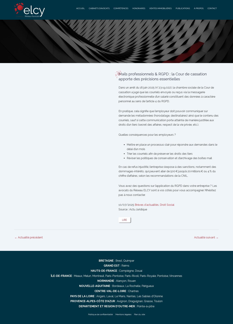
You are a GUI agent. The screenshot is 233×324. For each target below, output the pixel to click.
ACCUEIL (80, 8)
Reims (125, 265)
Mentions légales (123, 314)
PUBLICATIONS (183, 8)
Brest (118, 260)
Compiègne (126, 270)
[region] (116, 39)
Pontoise (162, 276)
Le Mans (120, 296)
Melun (87, 276)
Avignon (122, 301)
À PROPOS (198, 8)
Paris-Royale (148, 276)
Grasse (148, 301)
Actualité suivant (206, 237)
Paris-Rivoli (132, 276)
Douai (138, 270)
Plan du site (139, 314)
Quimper (128, 260)
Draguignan (135, 301)
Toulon (158, 301)
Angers (100, 296)
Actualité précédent (28, 237)
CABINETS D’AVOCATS (99, 8)
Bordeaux (118, 286)
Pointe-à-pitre (145, 306)
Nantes (131, 296)
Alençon (121, 280)
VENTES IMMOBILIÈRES (160, 8)
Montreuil (98, 276)
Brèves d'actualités (147, 204)
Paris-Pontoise (114, 276)
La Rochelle (132, 286)
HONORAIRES (138, 8)
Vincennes (175, 276)
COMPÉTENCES (121, 8)
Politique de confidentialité (100, 314)
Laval (109, 296)
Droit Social (167, 204)
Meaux (78, 276)
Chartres (133, 291)
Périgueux (148, 286)
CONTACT (212, 8)
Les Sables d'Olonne (150, 296)
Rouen (132, 280)
